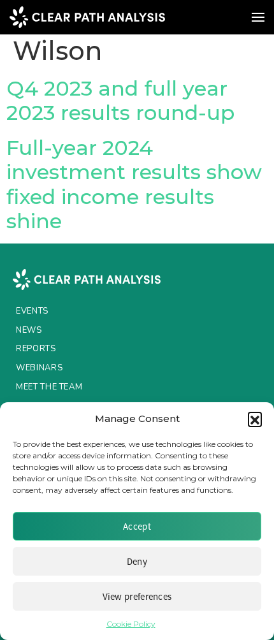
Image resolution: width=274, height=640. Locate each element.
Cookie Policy (130, 624)
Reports (36, 348)
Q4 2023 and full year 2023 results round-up (120, 100)
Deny (137, 561)
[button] (255, 418)
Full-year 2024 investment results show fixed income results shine (134, 184)
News (29, 330)
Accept (137, 526)
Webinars (39, 368)
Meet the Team (49, 387)
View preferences (137, 596)
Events (32, 311)
